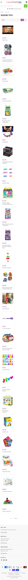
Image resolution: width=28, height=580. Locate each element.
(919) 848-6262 (4, 553)
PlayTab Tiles (5, 40)
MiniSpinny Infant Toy (6, 267)
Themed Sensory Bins (6, 101)
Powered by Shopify (14, 577)
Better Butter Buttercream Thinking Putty (7, 224)
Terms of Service (17, 573)
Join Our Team (11, 574)
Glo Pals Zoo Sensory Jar (7, 491)
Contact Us (17, 574)
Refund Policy (10, 573)
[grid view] (22, 20)
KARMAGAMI (5, 142)
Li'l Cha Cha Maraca (6, 328)
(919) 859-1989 (4, 532)
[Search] (25, 5)
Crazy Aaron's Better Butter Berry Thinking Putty (6, 246)
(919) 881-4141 (4, 542)
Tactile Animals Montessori (5, 411)
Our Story (23, 573)
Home (2, 12)
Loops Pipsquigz (5, 308)
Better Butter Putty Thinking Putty (6, 121)
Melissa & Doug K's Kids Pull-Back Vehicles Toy (7, 288)
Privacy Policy (4, 573)
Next (16, 518)
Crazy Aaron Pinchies (6, 451)
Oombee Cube (5, 431)
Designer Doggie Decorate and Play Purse (7, 203)
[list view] (25, 20)
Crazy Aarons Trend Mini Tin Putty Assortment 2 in (7, 60)
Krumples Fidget (5, 183)
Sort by (3, 19)
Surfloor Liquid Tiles (6, 511)
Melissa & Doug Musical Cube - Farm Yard (7, 349)
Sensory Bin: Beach (6, 471)
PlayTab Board (5, 81)
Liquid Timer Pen (5, 369)
